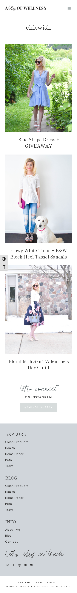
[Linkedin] (25, 565)
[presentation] (38, 88)
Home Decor (14, 454)
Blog (8, 536)
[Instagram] (8, 565)
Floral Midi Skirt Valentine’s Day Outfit (38, 364)
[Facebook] (13, 565)
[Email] (31, 565)
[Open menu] (69, 8)
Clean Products (16, 442)
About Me (12, 530)
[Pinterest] (19, 565)
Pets (8, 460)
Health (10, 448)
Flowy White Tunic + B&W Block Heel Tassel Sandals (38, 253)
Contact (11, 542)
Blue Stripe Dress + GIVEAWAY (38, 142)
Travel (9, 466)
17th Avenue (63, 586)
